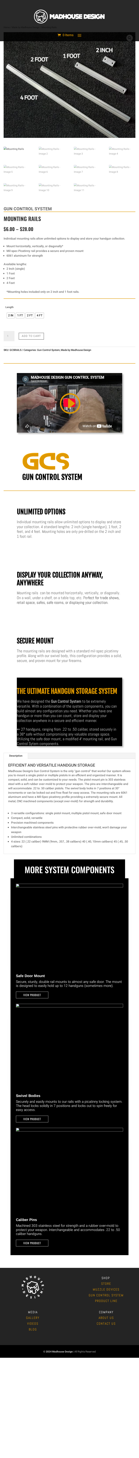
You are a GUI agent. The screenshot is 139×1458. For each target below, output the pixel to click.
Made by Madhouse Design (76, 350)
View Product (32, 995)
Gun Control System (48, 350)
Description (15, 756)
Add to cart (31, 336)
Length (9, 307)
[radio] (10, 315)
